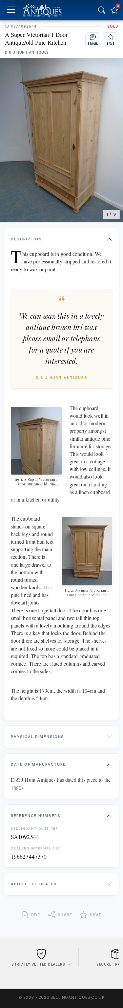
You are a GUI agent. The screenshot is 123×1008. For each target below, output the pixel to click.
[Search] (101, 10)
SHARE (64, 914)
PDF (35, 914)
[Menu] (11, 10)
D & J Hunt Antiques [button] (27, 52)
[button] (92, 39)
